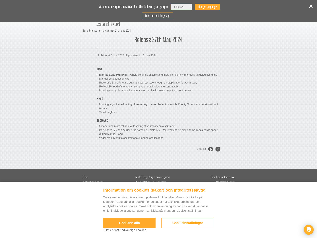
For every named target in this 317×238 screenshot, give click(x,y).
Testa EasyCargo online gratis (152, 177)
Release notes (96, 30)
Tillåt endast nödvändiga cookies (124, 230)
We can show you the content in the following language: (133, 7)
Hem (85, 30)
